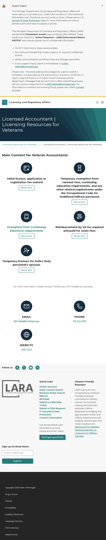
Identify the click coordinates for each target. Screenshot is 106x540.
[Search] (97, 102)
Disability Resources (14, 514)
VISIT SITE (26, 349)
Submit (17, 461)
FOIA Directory (12, 528)
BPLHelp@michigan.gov (27, 321)
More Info (26, 187)
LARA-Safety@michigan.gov (60, 84)
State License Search (51, 390)
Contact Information (50, 418)
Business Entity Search (52, 393)
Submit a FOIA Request (52, 408)
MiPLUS (43, 396)
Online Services (48, 387)
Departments (11, 534)
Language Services (13, 521)
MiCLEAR (44, 399)
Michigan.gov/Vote (52, 437)
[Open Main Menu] (102, 102)
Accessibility (10, 508)
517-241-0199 (79, 321)
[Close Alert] (102, 5)
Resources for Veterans (87, 427)
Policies (8, 501)
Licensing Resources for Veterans (19, 144)
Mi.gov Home (11, 494)
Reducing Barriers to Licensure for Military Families (86, 433)
